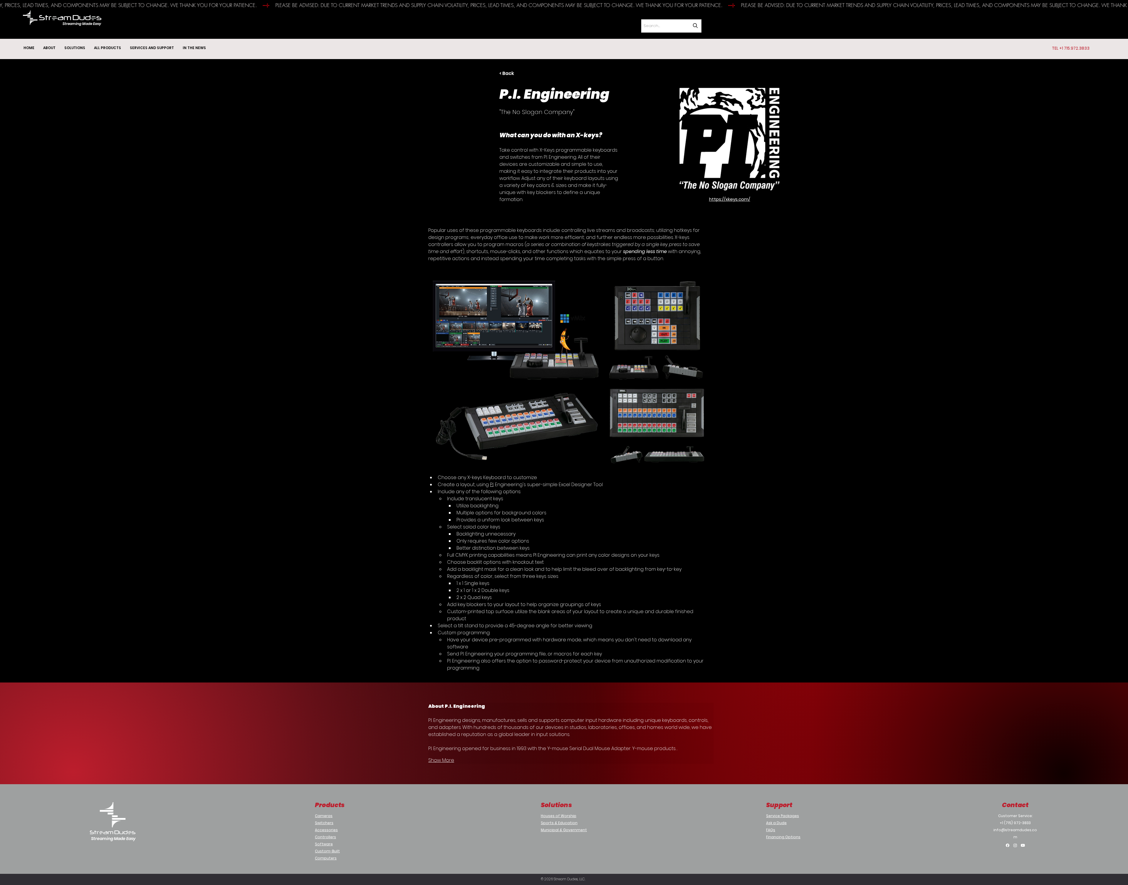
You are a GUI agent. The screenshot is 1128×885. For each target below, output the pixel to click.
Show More (441, 760)
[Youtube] (1022, 845)
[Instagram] (1015, 845)
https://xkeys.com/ (729, 199)
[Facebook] (1007, 845)
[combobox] (671, 26)
